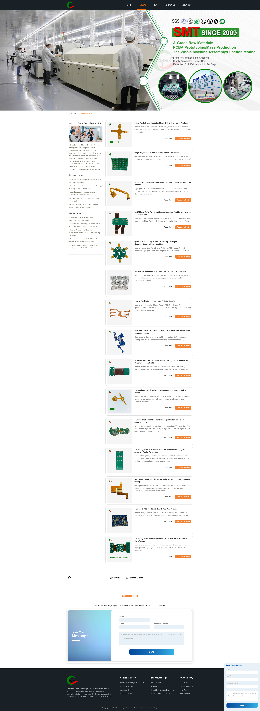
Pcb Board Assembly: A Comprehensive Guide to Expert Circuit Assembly (83, 205)
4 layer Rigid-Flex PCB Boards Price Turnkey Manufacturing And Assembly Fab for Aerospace (160, 450)
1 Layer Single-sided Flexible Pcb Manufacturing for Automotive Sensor (160, 391)
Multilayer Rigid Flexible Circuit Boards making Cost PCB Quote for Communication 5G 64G (161, 361)
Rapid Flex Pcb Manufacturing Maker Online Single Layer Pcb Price (161, 123)
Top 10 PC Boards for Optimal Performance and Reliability (84, 199)
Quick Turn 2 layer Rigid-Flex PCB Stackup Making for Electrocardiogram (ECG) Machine (155, 243)
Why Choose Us (186, 686)
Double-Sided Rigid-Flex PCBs (132, 683)
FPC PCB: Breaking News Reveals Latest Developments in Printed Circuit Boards (83, 246)
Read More (168, 138)
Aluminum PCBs (126, 690)
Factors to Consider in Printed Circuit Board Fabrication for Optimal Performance (84, 240)
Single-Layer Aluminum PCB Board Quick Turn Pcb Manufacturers (160, 271)
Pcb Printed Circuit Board (161, 693)
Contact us (169, 5)
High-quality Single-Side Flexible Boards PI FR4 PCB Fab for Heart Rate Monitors (162, 183)
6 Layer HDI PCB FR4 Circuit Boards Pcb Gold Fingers (155, 509)
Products (142, 5)
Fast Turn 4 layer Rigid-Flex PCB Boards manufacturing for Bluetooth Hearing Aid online (162, 332)
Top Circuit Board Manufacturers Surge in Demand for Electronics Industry (84, 193)
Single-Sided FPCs (127, 686)
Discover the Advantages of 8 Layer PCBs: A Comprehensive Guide (85, 181)
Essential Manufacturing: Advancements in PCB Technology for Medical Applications (84, 225)
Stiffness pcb (156, 683)
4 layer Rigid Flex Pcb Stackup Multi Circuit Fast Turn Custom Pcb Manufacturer (160, 539)
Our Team (184, 690)
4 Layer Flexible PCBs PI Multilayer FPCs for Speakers (155, 301)
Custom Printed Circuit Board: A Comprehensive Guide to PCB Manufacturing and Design (84, 233)
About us (186, 5)
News (155, 5)
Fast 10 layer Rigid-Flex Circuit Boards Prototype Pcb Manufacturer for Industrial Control (162, 213)
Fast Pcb (154, 686)
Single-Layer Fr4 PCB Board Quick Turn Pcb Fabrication (156, 152)
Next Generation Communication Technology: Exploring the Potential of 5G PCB (85, 187)
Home (128, 5)
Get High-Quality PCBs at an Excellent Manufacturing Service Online (82, 219)
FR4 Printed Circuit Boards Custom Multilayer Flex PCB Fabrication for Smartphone (162, 480)
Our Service (185, 693)
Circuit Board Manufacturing (162, 690)
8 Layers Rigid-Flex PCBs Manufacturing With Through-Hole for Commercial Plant (159, 421)
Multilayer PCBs (126, 693)
